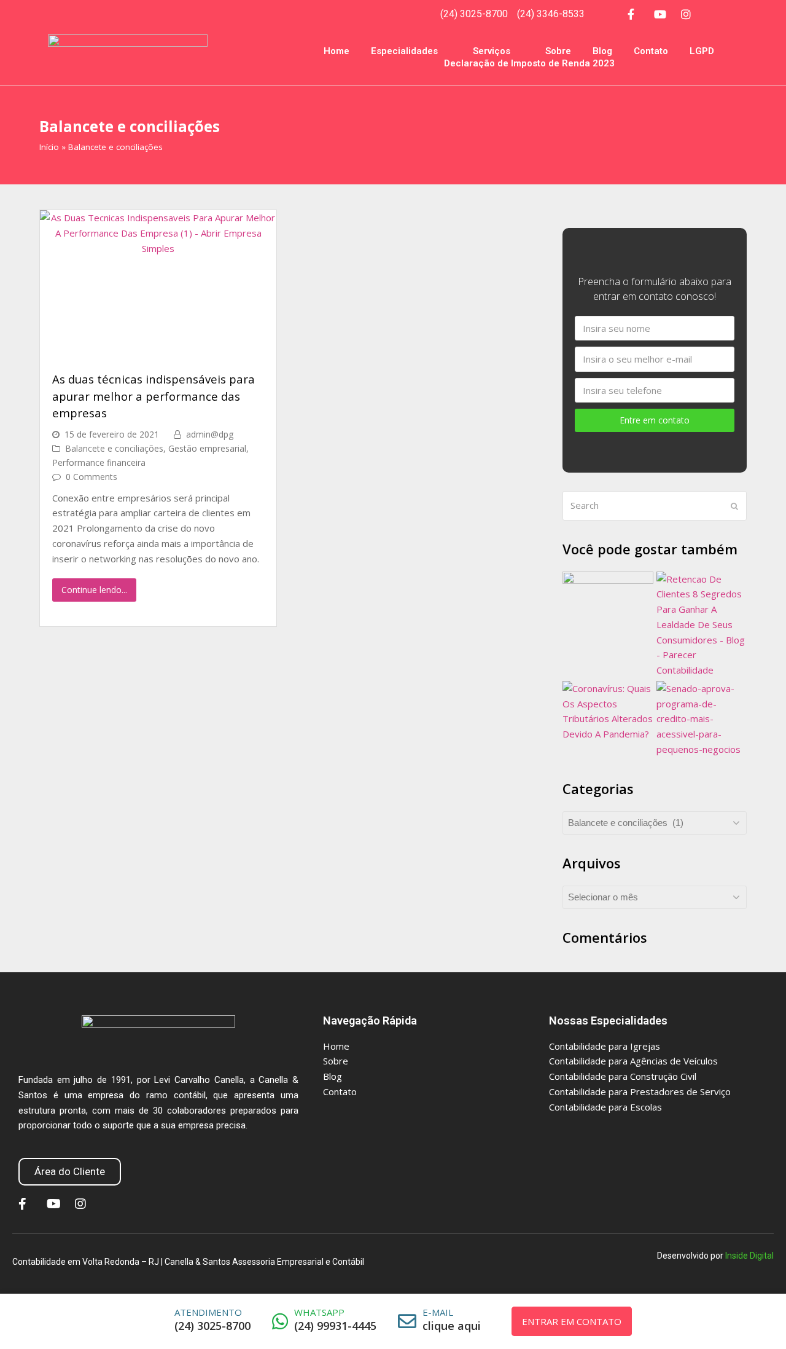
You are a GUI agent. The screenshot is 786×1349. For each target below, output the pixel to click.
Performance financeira (99, 462)
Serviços (491, 51)
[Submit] (734, 506)
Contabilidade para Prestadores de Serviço (640, 1091)
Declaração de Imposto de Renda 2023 (529, 63)
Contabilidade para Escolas (605, 1107)
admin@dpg (209, 434)
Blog (602, 51)
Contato (651, 51)
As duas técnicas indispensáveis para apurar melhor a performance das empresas (153, 395)
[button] (69, 1172)
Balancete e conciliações (114, 448)
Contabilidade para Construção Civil (622, 1076)
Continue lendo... (94, 590)
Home (336, 51)
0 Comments (91, 476)
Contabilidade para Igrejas (604, 1046)
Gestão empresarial (207, 448)
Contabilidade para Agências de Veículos (633, 1061)
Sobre (558, 51)
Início (49, 146)
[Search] (654, 506)
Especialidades (404, 51)
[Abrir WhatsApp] (761, 1318)
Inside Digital (749, 1256)
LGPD (702, 51)
